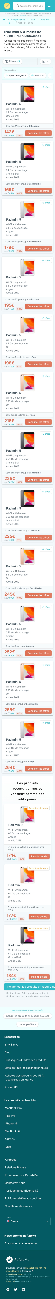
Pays (9, 1217)
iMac (8, 1146)
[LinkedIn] (23, 1289)
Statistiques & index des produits (25, 1060)
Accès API (11, 1087)
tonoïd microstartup (16, 1274)
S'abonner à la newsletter (21, 1243)
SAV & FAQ (11, 1044)
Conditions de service (18, 1206)
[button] (45, 61)
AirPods (10, 1139)
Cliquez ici (23, 15)
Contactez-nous (15, 1182)
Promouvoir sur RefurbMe (21, 1175)
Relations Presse (15, 1167)
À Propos (10, 1159)
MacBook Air (13, 1131)
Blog (7, 1052)
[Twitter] (15, 1289)
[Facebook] (8, 1289)
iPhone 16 (11, 1123)
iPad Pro (10, 1115)
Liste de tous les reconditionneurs (26, 1067)
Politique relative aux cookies (23, 1198)
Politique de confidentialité (21, 1190)
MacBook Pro (13, 1108)
